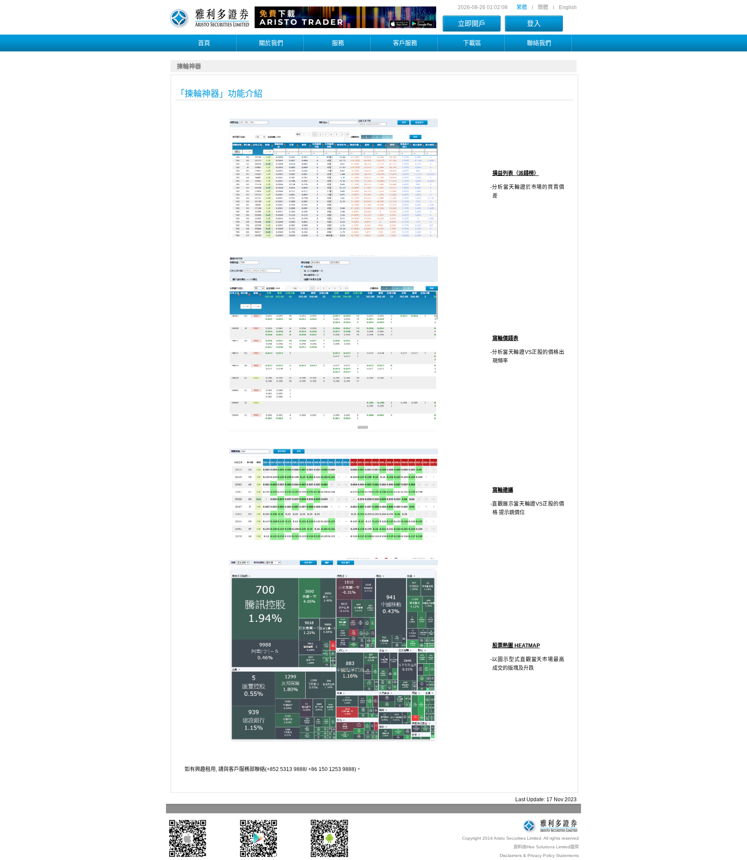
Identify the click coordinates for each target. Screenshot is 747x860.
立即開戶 (471, 23)
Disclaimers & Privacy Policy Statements (539, 855)
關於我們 (271, 42)
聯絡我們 (539, 42)
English (568, 7)
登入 (534, 23)
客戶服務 (405, 42)
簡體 (543, 7)
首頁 (204, 42)
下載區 (472, 42)
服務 (338, 42)
